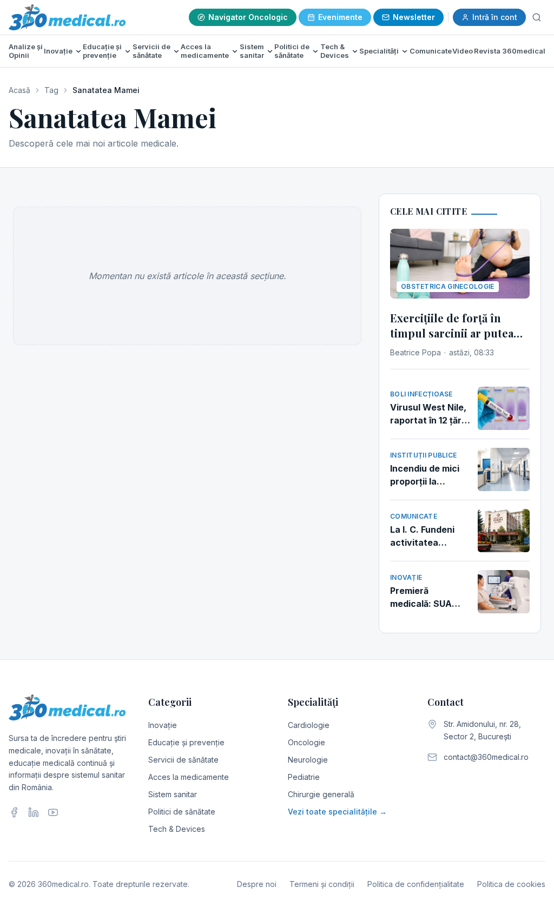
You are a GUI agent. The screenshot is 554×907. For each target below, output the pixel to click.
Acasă (19, 90)
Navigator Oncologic (248, 17)
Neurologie (308, 759)
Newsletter (414, 17)
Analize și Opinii (26, 51)
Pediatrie (304, 777)
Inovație (58, 51)
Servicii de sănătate (151, 51)
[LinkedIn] (33, 812)
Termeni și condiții (321, 884)
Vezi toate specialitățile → (337, 811)
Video (462, 51)
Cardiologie (308, 725)
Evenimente (340, 17)
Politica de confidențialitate (415, 884)
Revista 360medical (509, 51)
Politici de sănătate (291, 51)
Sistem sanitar (252, 51)
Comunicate (431, 51)
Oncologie (306, 742)
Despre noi (256, 884)
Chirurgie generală (321, 794)
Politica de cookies (511, 884)
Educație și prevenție (102, 51)
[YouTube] (53, 812)
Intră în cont (494, 17)
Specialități (379, 51)
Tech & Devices (334, 51)
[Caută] (536, 17)
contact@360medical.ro (486, 757)
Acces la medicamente (205, 51)
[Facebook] (14, 812)
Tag (51, 90)
